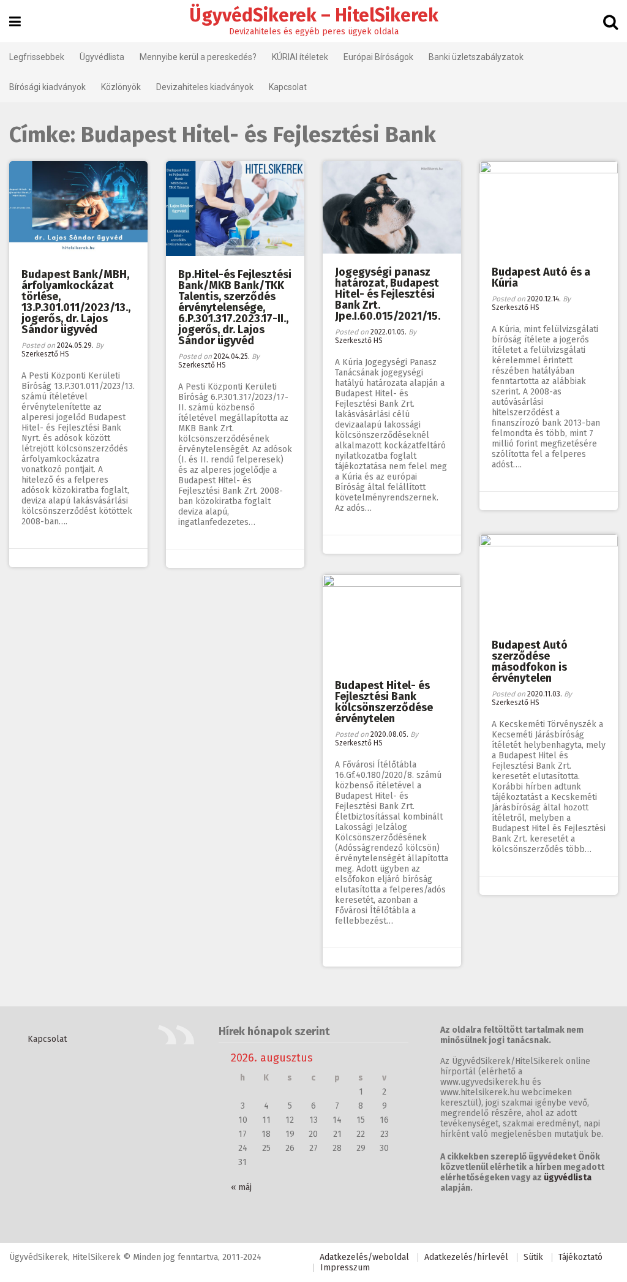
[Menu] (15, 22)
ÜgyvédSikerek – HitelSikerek (313, 15)
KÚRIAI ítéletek (300, 57)
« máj (241, 1187)
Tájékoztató (580, 1257)
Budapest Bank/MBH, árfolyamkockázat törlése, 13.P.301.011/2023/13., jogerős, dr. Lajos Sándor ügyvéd (75, 302)
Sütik (533, 1257)
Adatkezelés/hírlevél (466, 1257)
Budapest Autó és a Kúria (541, 277)
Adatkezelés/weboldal (364, 1257)
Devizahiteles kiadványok (204, 87)
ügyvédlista (567, 1177)
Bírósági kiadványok (47, 87)
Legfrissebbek (36, 57)
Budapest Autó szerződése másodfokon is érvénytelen (530, 661)
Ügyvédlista (102, 57)
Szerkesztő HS (45, 354)
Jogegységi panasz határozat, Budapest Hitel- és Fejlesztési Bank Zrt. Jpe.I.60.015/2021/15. (387, 294)
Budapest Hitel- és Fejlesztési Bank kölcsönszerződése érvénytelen (384, 702)
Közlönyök (121, 87)
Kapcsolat (288, 87)
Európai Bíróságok (378, 57)
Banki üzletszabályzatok (476, 57)
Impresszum (345, 1267)
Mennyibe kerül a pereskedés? (198, 57)
